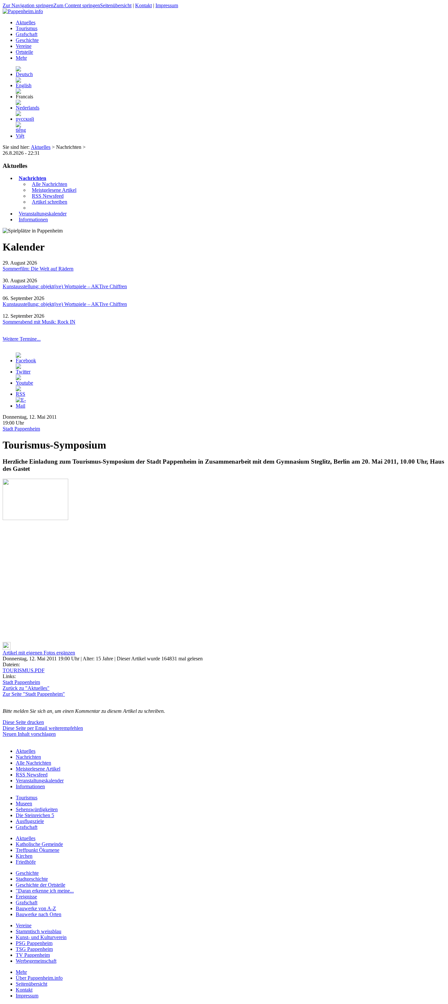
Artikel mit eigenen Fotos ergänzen (39, 652)
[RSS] (21, 394)
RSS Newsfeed (48, 196)
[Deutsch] (24, 74)
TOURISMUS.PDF (24, 670)
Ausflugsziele (30, 821)
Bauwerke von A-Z (36, 908)
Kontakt (143, 5)
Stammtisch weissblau (38, 931)
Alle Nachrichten (49, 184)
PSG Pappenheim (34, 943)
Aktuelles (41, 147)
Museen (24, 803)
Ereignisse (26, 896)
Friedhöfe (26, 862)
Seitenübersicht (116, 5)
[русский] (25, 119)
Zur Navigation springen (28, 5)
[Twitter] (23, 371)
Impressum (166, 5)
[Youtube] (24, 383)
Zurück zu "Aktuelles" (26, 688)
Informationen (33, 219)
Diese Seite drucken (23, 722)
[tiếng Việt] (21, 136)
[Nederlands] (27, 107)
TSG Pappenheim (34, 949)
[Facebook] (26, 360)
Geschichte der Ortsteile (40, 885)
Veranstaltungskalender (43, 213)
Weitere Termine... (22, 339)
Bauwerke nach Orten (38, 914)
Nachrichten (32, 178)
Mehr (21, 972)
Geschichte (27, 873)
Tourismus (26, 797)
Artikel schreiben (49, 202)
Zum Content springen (76, 5)
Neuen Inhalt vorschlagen (29, 734)
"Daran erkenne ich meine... (45, 891)
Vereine (23, 925)
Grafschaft (26, 827)
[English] (23, 85)
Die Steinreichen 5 (35, 815)
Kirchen (24, 856)
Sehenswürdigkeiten (37, 809)
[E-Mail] (21, 406)
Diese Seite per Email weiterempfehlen (43, 728)
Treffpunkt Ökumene (37, 850)
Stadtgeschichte (32, 879)
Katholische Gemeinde (39, 844)
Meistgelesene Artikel (54, 190)
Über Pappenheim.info (39, 978)
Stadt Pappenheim (21, 429)
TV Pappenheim (33, 955)
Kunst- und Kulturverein (41, 937)
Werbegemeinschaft (36, 961)
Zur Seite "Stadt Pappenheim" (34, 694)
